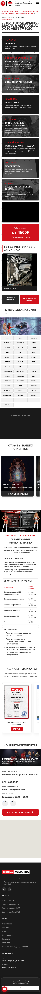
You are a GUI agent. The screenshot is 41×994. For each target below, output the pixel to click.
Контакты (6, 939)
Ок (20, 988)
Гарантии (6, 942)
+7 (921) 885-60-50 (9, 967)
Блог (4, 931)
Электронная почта (10, 786)
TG (4, 889)
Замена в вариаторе (10, 904)
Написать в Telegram (10, 299)
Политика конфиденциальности (15, 946)
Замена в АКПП (8, 900)
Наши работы (7, 935)
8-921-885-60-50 (10, 782)
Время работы (8, 794)
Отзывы (5, 927)
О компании (7, 924)
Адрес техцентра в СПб (11, 771)
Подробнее (24, 983)
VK (9, 889)
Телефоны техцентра (10, 779)
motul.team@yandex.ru (13, 789)
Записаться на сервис (29, 300)
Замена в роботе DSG (11, 908)
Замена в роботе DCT (11, 912)
